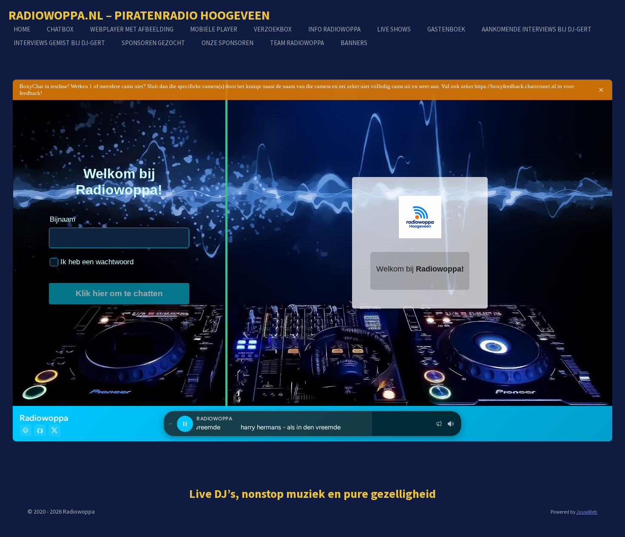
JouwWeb (586, 512)
